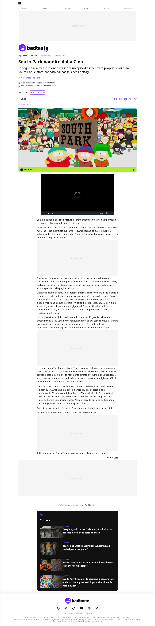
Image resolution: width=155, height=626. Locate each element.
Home (24, 55)
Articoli (34, 55)
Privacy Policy (67, 613)
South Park (29, 169)
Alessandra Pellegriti (31, 77)
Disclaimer (88, 613)
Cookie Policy (78, 613)
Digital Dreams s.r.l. (52, 617)
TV (135, 104)
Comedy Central (25, 104)
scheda (101, 453)
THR (116, 457)
